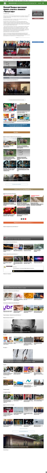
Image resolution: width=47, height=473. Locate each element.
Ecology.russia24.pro (5, 304)
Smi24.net (4, 60)
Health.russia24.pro (5, 292)
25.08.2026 (39, 3)
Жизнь (4, 364)
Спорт (17, 0)
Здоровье (14, 0)
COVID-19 (8, 0)
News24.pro (4, 378)
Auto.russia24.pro (5, 243)
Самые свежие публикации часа (23, 431)
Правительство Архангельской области (8, 14)
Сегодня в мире (6, 392)
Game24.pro (5, 449)
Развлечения (6, 389)
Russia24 (4, 0)
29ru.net (4, 418)
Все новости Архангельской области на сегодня (16, 99)
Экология (11, 0)
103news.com (5, 40)
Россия (4, 334)
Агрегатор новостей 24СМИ (17, 59)
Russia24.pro (4, 102)
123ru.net (42, 0)
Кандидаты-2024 (24, 0)
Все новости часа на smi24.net (17, 184)
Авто (20, 0)
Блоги (4, 377)
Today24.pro (4, 393)
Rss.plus (28, 0)
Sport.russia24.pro (5, 255)
